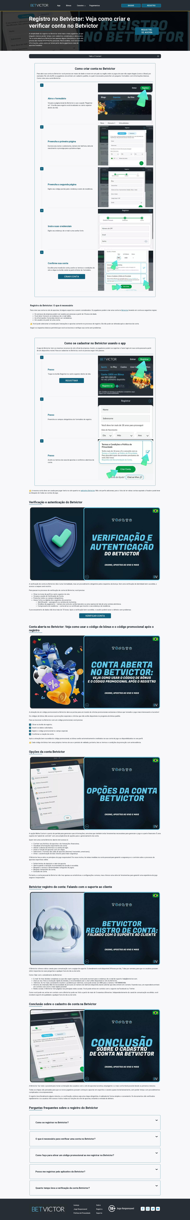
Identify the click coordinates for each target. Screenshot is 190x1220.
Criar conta (71, 276)
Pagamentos (94, 6)
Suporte (99, 1213)
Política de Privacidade (82, 1213)
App (58, 6)
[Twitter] (153, 1209)
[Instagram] (148, 1209)
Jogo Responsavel (80, 1209)
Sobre (98, 1205)
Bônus (68, 6)
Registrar (71, 380)
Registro (151, 6)
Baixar (131, 6)
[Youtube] (158, 1209)
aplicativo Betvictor (88, 491)
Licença (76, 1205)
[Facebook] (143, 1209)
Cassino (80, 6)
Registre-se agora (147, 31)
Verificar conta (95, 616)
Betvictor (124, 310)
